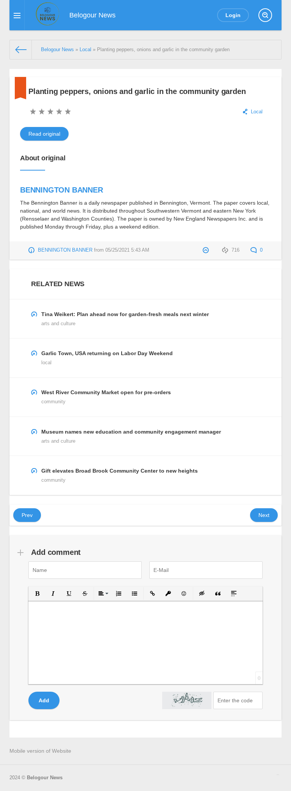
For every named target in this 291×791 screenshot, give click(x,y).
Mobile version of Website (40, 751)
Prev (27, 515)
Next (263, 515)
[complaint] (207, 250)
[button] (37, 593)
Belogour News (45, 777)
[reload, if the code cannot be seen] (186, 700)
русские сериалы (278, 774)
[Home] (21, 49)
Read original (44, 134)
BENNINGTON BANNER (61, 190)
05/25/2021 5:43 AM (127, 250)
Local (257, 111)
